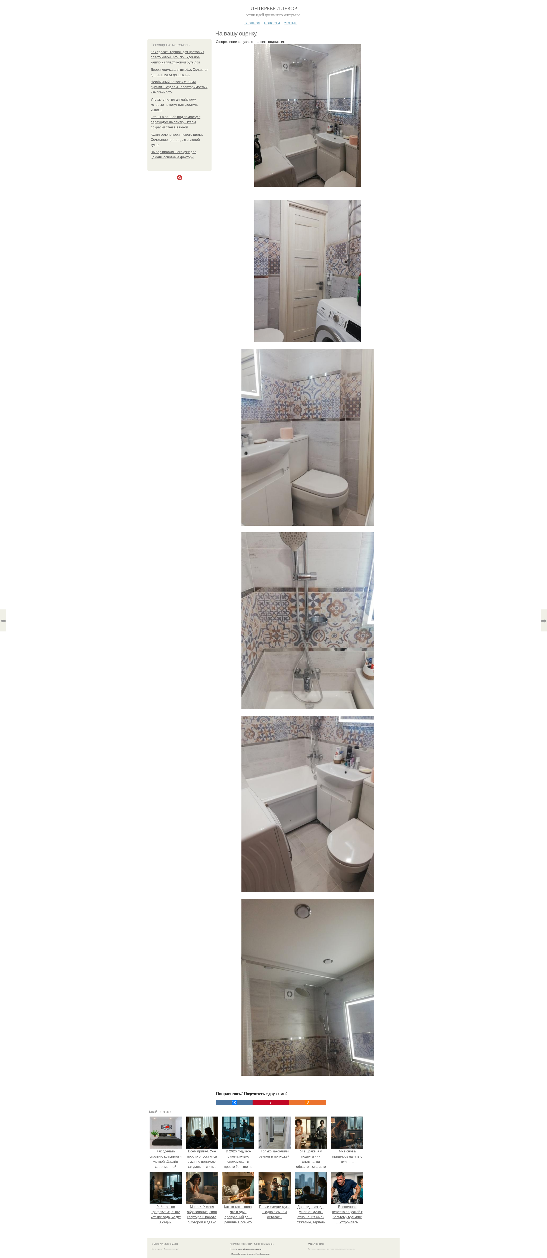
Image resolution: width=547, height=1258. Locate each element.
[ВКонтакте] (234, 1102)
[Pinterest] (271, 1102)
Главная (252, 22)
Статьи (290, 22)
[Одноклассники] (307, 1102)
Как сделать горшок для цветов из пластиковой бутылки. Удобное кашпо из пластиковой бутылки (177, 57)
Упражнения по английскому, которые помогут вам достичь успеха (174, 105)
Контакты (235, 1243)
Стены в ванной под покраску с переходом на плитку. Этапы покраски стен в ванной (175, 122)
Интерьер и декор (273, 8)
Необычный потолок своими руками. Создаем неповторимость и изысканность (179, 87)
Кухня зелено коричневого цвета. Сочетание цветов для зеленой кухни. (177, 140)
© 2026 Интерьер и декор (165, 1243)
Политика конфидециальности (246, 1248)
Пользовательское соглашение (257, 1243)
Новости (272, 22)
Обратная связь (316, 1243)
